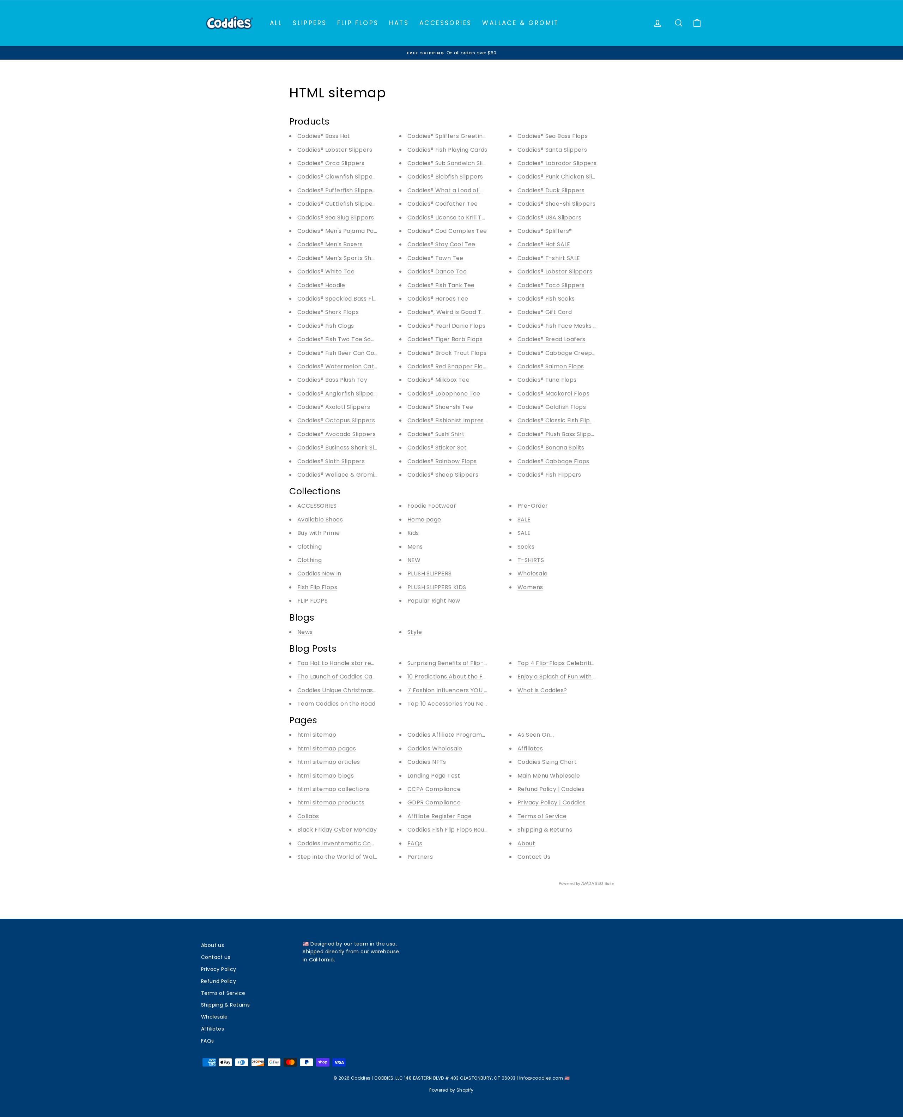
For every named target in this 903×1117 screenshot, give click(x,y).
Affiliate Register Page (439, 816)
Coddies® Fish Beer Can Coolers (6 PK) (352, 353)
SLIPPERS (310, 23)
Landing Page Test (433, 776)
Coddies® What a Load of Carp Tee (457, 190)
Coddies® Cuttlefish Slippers (337, 204)
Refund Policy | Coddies (550, 789)
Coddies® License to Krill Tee (448, 217)
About (526, 843)
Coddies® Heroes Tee (437, 299)
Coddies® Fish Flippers (549, 475)
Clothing (309, 547)
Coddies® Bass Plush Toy (332, 380)
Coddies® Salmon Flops (550, 366)
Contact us (215, 957)
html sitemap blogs (325, 776)
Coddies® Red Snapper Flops (448, 366)
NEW (413, 560)
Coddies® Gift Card (544, 312)
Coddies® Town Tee (435, 258)
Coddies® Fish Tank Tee (441, 285)
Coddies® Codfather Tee (442, 204)
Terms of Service (541, 816)
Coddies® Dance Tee (437, 271)
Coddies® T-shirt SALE (548, 258)
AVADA (587, 883)
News (305, 632)
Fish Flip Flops (317, 587)
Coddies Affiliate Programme (449, 735)
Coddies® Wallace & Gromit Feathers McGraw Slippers (376, 475)
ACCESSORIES (445, 23)
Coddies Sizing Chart (547, 762)
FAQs (415, 843)
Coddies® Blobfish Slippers (445, 177)
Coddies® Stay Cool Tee (441, 244)
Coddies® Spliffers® (544, 231)
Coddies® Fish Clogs (325, 326)
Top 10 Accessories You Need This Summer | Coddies (482, 704)
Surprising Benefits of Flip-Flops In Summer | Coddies (483, 663)
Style (414, 632)
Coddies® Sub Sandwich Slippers (453, 163)
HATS (399, 23)
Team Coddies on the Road (336, 704)
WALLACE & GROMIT (520, 23)
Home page (424, 519)
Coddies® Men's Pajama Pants (340, 231)
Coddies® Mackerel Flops (553, 394)
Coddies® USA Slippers (549, 217)
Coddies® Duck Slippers (551, 190)
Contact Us (533, 857)
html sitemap (317, 735)
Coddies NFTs (426, 762)
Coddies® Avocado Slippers (336, 434)
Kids (413, 533)
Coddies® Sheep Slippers (442, 475)
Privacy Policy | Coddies (551, 802)
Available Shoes (320, 519)
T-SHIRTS (530, 560)
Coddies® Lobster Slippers (334, 150)
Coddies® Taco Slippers (551, 285)
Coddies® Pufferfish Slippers (337, 190)
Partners (420, 857)
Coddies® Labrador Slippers (556, 163)
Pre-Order (532, 506)
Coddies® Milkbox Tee (438, 380)
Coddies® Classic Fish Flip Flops (562, 420)
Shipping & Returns (544, 830)
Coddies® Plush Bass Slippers (558, 434)
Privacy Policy (218, 969)
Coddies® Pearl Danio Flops (446, 326)
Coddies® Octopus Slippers (336, 420)
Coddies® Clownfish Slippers (337, 177)
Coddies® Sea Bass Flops (552, 136)
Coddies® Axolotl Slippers (333, 407)
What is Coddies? (542, 690)
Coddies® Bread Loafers (551, 339)
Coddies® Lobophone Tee (443, 394)
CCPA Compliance (434, 789)
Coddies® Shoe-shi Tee (440, 407)
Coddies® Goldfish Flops (551, 407)
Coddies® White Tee (325, 271)
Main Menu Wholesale (548, 776)
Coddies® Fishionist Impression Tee (457, 420)
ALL (276, 23)
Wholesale (532, 573)
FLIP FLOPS (357, 23)
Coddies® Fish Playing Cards (447, 150)
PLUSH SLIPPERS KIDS (436, 587)
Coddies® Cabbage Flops (553, 461)
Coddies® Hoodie (321, 285)
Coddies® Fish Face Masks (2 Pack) (567, 326)
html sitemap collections (333, 789)
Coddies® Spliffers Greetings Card (456, 136)
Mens (415, 547)
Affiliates (530, 748)
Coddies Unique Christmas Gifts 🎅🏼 (347, 690)
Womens (530, 587)
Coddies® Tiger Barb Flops (445, 339)
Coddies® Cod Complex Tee (447, 231)
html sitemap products (330, 802)
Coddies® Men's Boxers (330, 244)
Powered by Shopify (451, 1090)
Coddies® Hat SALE (543, 244)
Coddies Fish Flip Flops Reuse (449, 830)
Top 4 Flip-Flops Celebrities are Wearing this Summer (595, 663)
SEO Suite (604, 883)
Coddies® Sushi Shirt (436, 434)
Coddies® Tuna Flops (547, 380)
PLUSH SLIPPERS (429, 573)
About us (212, 945)
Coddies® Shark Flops (328, 312)
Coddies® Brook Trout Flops (446, 353)
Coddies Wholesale (434, 748)
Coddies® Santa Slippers (552, 150)
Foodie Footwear (431, 506)
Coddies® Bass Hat (323, 136)
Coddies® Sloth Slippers (331, 461)
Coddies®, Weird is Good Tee (448, 312)
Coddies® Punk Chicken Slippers (563, 177)
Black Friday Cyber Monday (337, 830)
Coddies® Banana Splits (550, 447)
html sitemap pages (326, 748)
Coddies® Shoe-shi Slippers (556, 204)
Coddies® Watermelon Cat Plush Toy (350, 366)
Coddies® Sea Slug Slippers (335, 217)
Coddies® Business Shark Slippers (345, 447)
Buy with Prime (318, 533)
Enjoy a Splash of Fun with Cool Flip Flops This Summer (595, 676)
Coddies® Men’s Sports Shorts (340, 258)
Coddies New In (319, 573)
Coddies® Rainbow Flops (442, 461)
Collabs (308, 816)
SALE (524, 519)
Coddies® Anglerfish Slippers (338, 394)
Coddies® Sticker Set (437, 447)
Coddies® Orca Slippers (331, 163)
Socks (525, 547)
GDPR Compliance (434, 802)
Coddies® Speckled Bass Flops (340, 299)
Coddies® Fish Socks (546, 299)
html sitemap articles (328, 762)
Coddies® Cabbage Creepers (559, 353)
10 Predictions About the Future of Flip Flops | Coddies (485, 676)
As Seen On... (535, 735)
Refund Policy (218, 981)
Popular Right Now (433, 601)
